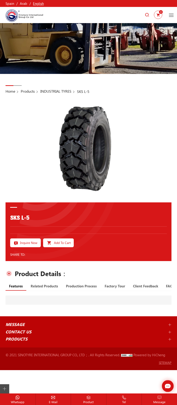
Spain (10, 3)
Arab (23, 3)
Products (28, 91)
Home (10, 91)
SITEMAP (165, 362)
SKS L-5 (83, 91)
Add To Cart (62, 243)
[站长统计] (127, 355)
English (38, 3)
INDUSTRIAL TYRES (55, 91)
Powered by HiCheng (149, 355)
